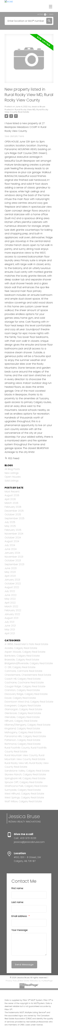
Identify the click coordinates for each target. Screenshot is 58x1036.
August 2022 (12, 587)
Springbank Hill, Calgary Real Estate (25, 778)
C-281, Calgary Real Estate (20, 667)
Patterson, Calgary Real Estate (22, 740)
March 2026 (11, 503)
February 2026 (13, 507)
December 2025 (14, 510)
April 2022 (10, 602)
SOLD (51, 14)
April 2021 (10, 633)
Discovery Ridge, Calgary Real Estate (26, 694)
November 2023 (14, 556)
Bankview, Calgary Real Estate (22, 655)
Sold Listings (12, 480)
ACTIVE (40, 14)
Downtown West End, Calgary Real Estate (29, 701)
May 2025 (10, 526)
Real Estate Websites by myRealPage (35, 980)
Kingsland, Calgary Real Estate (22, 728)
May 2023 (10, 572)
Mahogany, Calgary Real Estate (23, 732)
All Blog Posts (12, 469)
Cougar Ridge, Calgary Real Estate (25, 686)
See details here (14, 136)
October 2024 (13, 537)
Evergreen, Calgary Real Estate (23, 705)
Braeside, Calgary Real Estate (22, 659)
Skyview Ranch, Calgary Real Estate (25, 774)
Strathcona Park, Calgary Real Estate (26, 786)
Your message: (19, 930)
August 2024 (12, 541)
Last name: (17, 902)
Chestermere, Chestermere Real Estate (28, 675)
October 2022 (13, 583)
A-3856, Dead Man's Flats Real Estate (26, 644)
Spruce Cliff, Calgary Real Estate (24, 782)
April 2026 (10, 499)
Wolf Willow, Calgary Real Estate (23, 801)
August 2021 (11, 618)
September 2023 (14, 564)
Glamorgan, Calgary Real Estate (23, 709)
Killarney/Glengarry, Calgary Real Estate (27, 724)
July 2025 (10, 522)
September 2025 (14, 518)
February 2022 (13, 610)
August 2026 (12, 495)
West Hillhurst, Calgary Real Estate (24, 793)
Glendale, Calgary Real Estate (22, 717)
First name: (17, 888)
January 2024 (12, 553)
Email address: (19, 916)
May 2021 (10, 629)
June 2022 (11, 595)
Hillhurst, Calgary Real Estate (21, 721)
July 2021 (9, 622)
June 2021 (10, 625)
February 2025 (13, 530)
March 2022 (11, 606)
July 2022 (10, 591)
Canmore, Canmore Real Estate (23, 671)
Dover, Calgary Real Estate (20, 698)
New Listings (12, 473)
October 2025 (13, 514)
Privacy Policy (12, 980)
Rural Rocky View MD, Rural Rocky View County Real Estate (26, 110)
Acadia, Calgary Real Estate (21, 648)
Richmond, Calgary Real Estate (23, 744)
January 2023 (12, 579)
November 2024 (14, 533)
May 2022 (10, 599)
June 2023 (11, 568)
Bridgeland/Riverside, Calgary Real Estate (29, 663)
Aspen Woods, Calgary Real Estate (25, 652)
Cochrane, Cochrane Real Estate (24, 682)
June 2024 (11, 549)
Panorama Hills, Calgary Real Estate (25, 736)
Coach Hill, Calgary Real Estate (23, 678)
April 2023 (10, 576)
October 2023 (13, 560)
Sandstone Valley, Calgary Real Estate (27, 770)
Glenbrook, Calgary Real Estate (23, 713)
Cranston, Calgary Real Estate (22, 690)
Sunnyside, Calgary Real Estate (23, 790)
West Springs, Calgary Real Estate (24, 797)
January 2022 (12, 614)
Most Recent (12, 491)
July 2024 (10, 545)
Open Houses (13, 476)
